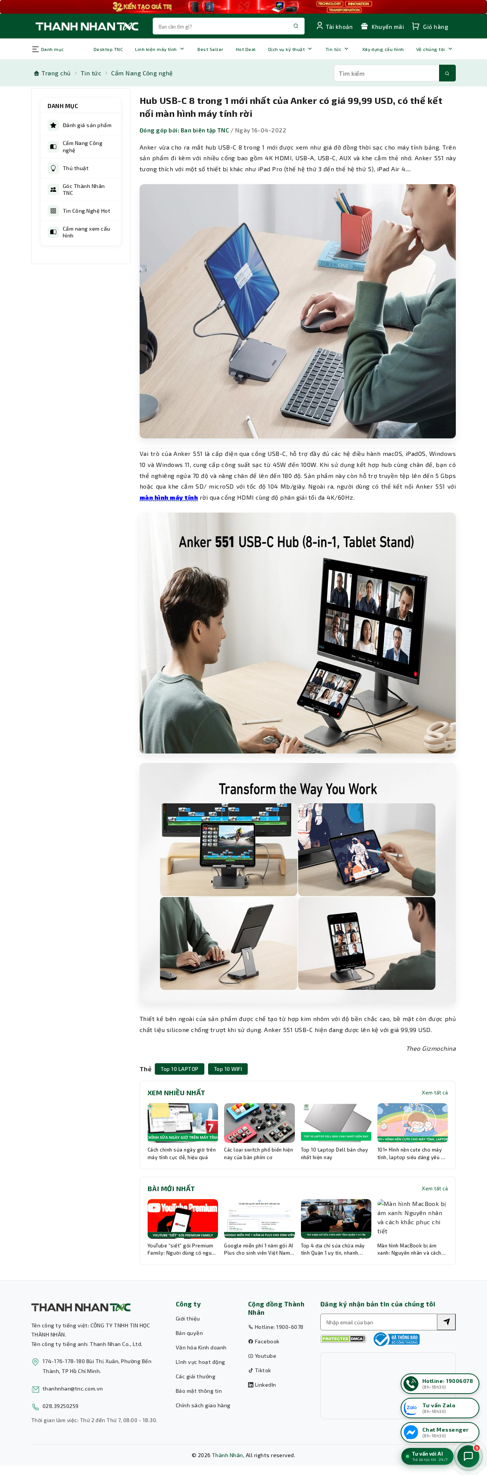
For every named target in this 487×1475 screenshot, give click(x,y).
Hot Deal (246, 49)
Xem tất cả (435, 1093)
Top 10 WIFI (228, 1069)
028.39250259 (61, 1406)
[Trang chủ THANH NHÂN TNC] (86, 26)
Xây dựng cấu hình (383, 49)
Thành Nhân (227, 1455)
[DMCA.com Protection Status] (343, 1339)
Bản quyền (189, 1333)
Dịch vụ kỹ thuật (286, 49)
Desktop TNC (108, 49)
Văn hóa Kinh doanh (201, 1347)
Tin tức (333, 49)
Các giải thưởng (195, 1376)
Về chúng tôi (430, 49)
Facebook (266, 1341)
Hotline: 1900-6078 (278, 1327)
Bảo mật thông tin (199, 1390)
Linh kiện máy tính (156, 49)
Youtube (264, 1355)
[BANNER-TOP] (243, 7)
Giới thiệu (188, 1318)
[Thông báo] (396, 1339)
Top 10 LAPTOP (179, 1069)
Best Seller (210, 49)
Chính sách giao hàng (203, 1405)
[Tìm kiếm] (447, 73)
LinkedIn (264, 1384)
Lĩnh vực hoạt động (200, 1362)
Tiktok (262, 1370)
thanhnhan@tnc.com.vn (73, 1388)
